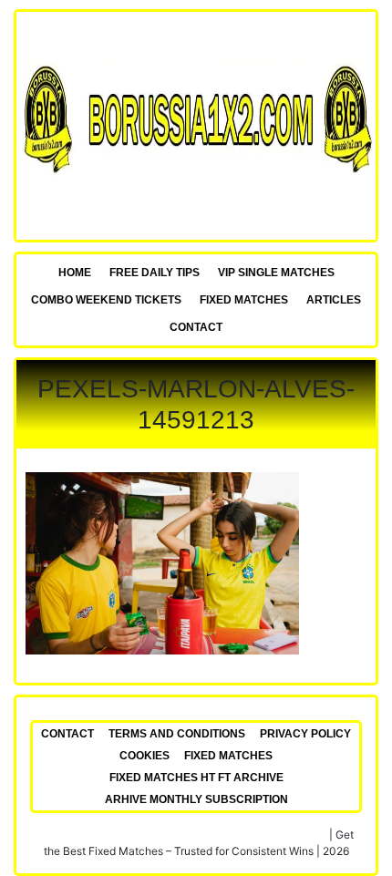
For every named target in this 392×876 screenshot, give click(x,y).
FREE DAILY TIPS (154, 272)
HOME (74, 272)
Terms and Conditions (176, 733)
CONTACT (196, 327)
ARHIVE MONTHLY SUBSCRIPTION (196, 799)
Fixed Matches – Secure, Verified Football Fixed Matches (182, 834)
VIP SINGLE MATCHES (276, 272)
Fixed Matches (244, 300)
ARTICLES (333, 300)
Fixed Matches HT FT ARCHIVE (196, 777)
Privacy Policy (305, 733)
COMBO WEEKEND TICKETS (106, 300)
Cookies (144, 755)
